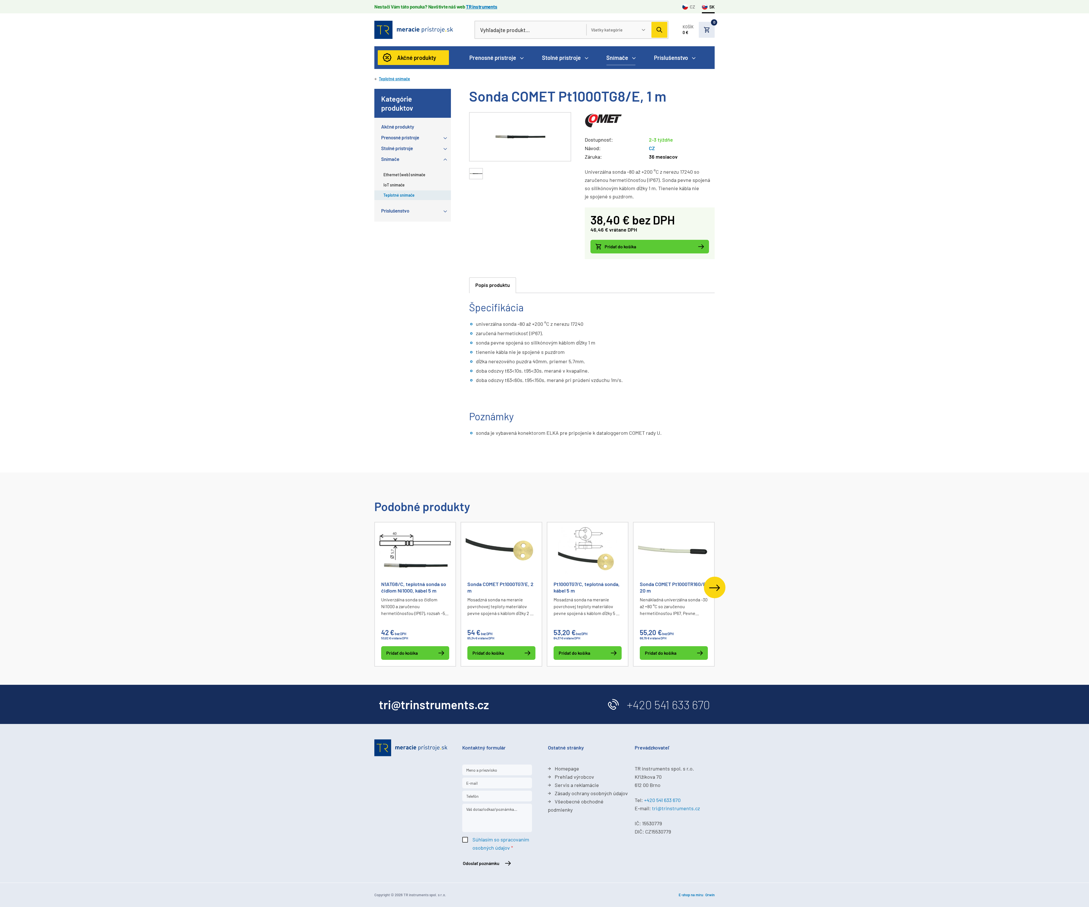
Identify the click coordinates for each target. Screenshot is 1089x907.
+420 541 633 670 (668, 704)
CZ (692, 6)
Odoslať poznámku (481, 863)
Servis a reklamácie (577, 785)
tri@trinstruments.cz (676, 808)
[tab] (476, 173)
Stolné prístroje (561, 57)
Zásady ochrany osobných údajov (591, 793)
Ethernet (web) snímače (404, 174)
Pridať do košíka (620, 246)
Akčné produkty (416, 57)
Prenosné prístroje (492, 57)
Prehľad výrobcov (574, 777)
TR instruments (481, 6)
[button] (699, 30)
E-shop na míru (691, 895)
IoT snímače (394, 184)
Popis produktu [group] (492, 285)
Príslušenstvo (671, 57)
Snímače (617, 57)
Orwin (710, 895)
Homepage (567, 768)
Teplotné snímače (394, 78)
